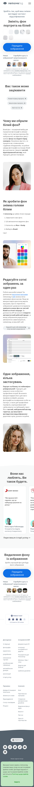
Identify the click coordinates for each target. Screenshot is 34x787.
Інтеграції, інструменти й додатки (22, 649)
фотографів (6, 647)
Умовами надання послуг (21, 70)
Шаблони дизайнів (24, 671)
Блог (19, 690)
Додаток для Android (22, 666)
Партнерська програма (22, 694)
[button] (17, 99)
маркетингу (7, 651)
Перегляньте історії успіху (15, 537)
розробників (7, 654)
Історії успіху (7, 677)
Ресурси (5, 706)
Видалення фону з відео (24, 707)
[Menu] (29, 3)
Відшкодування (8, 699)
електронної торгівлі (7, 659)
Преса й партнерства (22, 719)
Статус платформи (9, 702)
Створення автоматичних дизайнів (22, 701)
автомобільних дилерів (8, 669)
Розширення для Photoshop (23, 656)
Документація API (24, 644)
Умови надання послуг (17, 759)
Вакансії (20, 711)
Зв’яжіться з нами (8, 695)
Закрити (17, 782)
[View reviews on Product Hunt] (17, 619)
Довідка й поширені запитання (9, 691)
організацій (7, 674)
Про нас (20, 715)
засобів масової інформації (8, 664)
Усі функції (6, 644)
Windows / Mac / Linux (23, 661)
